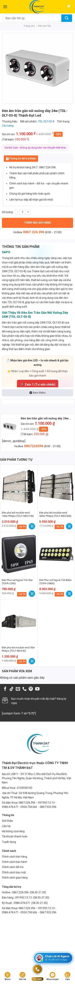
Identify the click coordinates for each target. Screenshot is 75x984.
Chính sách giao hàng (15, 877)
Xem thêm (39, 392)
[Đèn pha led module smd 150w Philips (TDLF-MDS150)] (19, 486)
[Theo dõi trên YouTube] (37, 689)
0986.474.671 (22, 902)
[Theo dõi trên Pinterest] (31, 689)
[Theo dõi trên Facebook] (5, 689)
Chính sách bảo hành (14, 861)
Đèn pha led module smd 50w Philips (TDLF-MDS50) (18, 649)
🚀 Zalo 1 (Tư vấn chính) (37, 384)
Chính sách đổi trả (12, 867)
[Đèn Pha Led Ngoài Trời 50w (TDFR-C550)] (19, 553)
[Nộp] (66, 18)
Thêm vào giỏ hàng (37, 222)
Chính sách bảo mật (14, 872)
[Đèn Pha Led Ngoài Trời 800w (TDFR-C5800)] (56, 553)
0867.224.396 (33, 232)
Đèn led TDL (44, 25)
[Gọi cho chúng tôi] (24, 689)
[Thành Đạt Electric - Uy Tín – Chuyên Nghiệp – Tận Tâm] (36, 6)
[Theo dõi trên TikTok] (11, 689)
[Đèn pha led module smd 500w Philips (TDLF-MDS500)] (56, 486)
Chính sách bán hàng (14, 856)
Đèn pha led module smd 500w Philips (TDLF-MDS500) (55, 514)
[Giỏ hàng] (69, 7)
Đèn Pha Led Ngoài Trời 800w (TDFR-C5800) (55, 582)
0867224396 (34, 446)
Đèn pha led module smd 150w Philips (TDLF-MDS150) (18, 514)
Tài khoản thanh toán (15, 836)
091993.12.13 (23, 897)
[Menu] (5, 6)
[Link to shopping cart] (32, 526)
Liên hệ (6, 826)
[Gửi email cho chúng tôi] (18, 689)
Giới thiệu (7, 820)
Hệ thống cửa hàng (13, 831)
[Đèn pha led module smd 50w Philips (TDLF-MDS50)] (19, 621)
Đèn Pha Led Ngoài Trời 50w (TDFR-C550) (17, 582)
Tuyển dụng (9, 841)
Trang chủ (29, 25)
